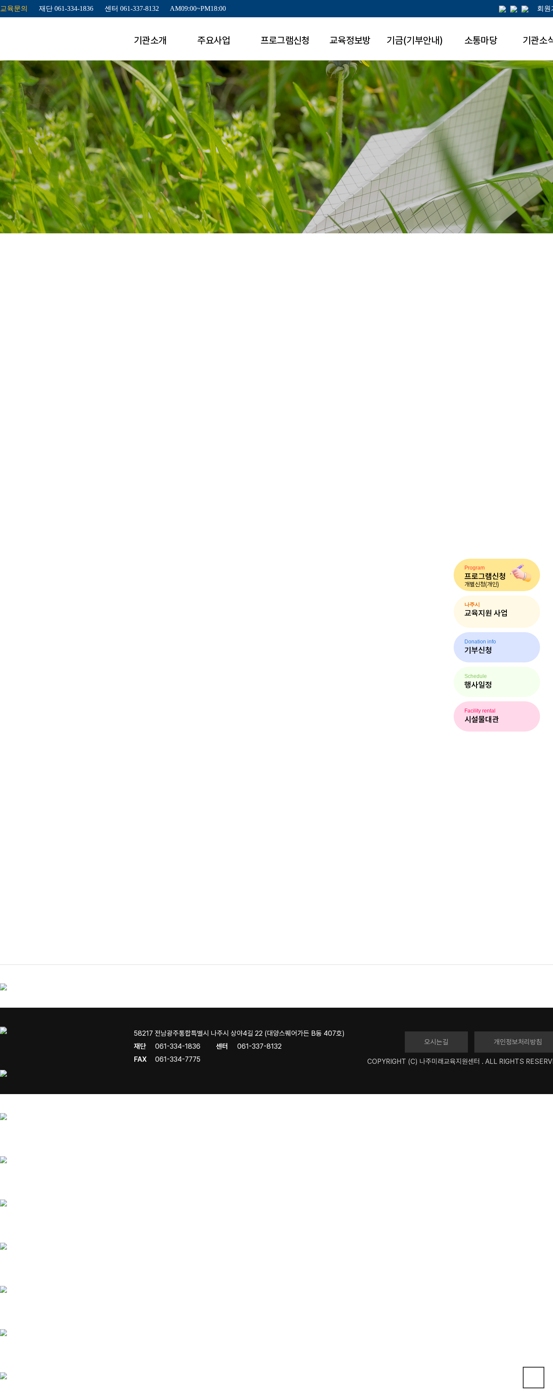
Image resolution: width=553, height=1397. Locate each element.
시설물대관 (513, 175)
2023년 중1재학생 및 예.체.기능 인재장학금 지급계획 (71, 936)
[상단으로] (533, 1377)
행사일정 (312, 175)
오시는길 (436, 1042)
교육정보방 (350, 40)
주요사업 (213, 40)
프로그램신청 (285, 40)
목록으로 (8, 948)
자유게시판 (449, 175)
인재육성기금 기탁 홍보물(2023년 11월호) (60, 942)
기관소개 (150, 40)
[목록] (16, 403)
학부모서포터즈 (379, 175)
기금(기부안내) (415, 40)
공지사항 (256, 174)
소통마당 (480, 40)
